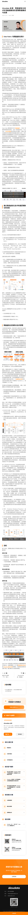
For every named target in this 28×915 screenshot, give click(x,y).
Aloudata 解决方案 (8, 666)
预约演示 (20, 734)
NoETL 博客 (11, 15)
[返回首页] (5, 1)
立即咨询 (14, 876)
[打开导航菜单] (25, 1)
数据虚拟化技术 (22, 665)
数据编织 (17, 128)
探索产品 (7, 734)
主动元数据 (8, 131)
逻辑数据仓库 (19, 379)
